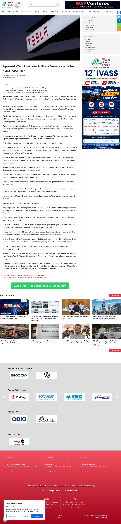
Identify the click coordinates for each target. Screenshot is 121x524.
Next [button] (117, 397)
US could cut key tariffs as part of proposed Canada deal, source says (14, 331)
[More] (119, 29)
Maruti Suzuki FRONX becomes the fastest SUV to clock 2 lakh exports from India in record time (45, 307)
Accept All (37, 516)
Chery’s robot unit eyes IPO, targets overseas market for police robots (106, 307)
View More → (115, 295)
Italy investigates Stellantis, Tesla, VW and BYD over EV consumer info (24, 275)
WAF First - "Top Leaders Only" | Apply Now (40, 285)
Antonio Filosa (89, 27)
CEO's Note (66, 12)
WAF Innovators (89, 49)
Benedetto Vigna (90, 21)
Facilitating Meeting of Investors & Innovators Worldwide (57, 465)
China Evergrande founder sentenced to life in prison (76, 307)
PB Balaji (87, 23)
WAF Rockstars (78, 12)
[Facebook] (119, 12)
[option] (19, 375)
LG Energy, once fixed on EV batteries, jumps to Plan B (45, 331)
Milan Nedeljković (90, 29)
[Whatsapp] (119, 25)
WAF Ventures (108, 12)
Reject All (25, 516)
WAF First (87, 39)
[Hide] (120, 33)
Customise (12, 516)
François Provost (90, 25)
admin (23, 75)
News (37, 12)
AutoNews (88, 41)
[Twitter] (119, 17)
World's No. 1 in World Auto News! (14, 458)
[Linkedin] (119, 21)
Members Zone (13, 12)
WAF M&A (88, 52)
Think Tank (54, 12)
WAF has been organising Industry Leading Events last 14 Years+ (21, 465)
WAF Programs (26, 12)
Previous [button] (4, 397)
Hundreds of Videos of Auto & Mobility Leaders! (92, 458)
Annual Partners (94, 12)
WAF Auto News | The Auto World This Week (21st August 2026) (14, 307)
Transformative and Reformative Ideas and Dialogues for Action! (59, 458)
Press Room (88, 43)
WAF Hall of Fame (90, 47)
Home (4, 12)
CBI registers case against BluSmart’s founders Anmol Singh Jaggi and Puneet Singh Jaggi (106, 331)
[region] (24, 510)
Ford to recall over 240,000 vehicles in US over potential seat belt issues (25, 277)
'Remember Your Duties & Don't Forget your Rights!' (93, 465)
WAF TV (45, 12)
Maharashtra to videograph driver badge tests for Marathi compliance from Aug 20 (76, 331)
